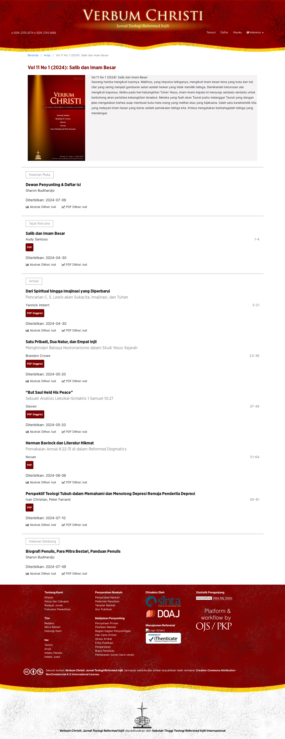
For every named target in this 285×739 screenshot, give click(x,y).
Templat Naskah (105, 605)
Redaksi (49, 623)
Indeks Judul (52, 656)
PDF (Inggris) (35, 313)
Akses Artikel (103, 638)
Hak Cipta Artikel (105, 634)
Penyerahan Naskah (107, 597)
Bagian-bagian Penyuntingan (113, 631)
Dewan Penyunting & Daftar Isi (53, 185)
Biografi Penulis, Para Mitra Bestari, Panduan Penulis (73, 551)
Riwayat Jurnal (53, 605)
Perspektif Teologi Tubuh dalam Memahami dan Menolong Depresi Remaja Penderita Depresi (110, 494)
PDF (29, 247)
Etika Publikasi (104, 642)
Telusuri (211, 32)
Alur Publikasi (103, 609)
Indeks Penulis (53, 652)
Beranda (33, 55)
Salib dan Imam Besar (45, 233)
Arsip (47, 55)
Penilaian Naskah (105, 627)
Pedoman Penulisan (107, 601)
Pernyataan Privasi (106, 623)
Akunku (237, 32)
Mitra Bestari (52, 627)
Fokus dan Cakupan (56, 601)
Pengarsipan (103, 646)
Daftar (224, 32)
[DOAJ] (163, 613)
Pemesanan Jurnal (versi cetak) (114, 654)
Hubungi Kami (53, 631)
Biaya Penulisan (104, 650)
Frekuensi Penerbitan (57, 609)
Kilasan (48, 597)
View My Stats (222, 598)
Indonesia (255, 32)
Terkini (48, 644)
